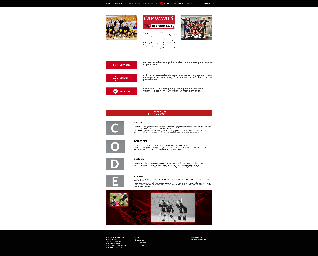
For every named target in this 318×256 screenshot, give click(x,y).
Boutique (197, 3)
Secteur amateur (139, 245)
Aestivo (200, 237)
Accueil (137, 237)
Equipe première (117, 3)
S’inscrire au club (208, 3)
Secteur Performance (132, 3)
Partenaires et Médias (174, 3)
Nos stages (188, 3)
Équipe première (139, 240)
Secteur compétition (140, 242)
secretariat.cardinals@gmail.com (118, 245)
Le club (106, 3)
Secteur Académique (149, 3)
